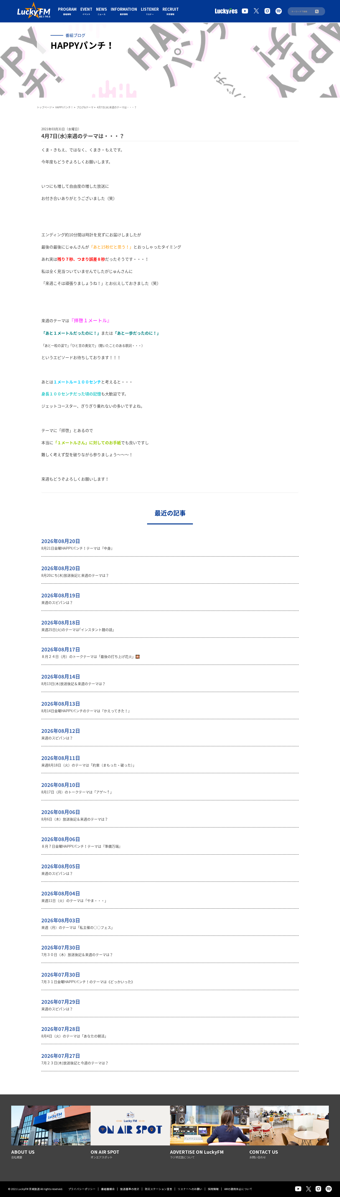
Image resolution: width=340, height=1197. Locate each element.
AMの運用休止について (238, 1189)
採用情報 (213, 1189)
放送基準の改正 (129, 1189)
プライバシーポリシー (82, 1189)
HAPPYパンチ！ (64, 107)
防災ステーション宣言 (158, 1189)
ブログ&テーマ (85, 107)
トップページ (44, 107)
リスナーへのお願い (190, 1189)
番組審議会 (108, 1189)
